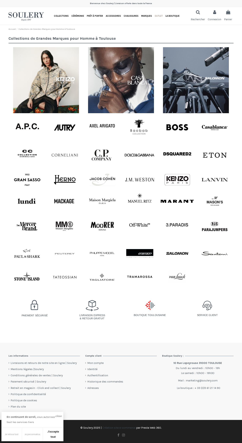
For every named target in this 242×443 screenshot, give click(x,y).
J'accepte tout (53, 434)
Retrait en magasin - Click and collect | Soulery (41, 388)
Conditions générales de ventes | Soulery (37, 375)
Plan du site (18, 406)
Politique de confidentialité (28, 394)
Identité (92, 369)
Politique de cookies (24, 400)
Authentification (97, 375)
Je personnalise (32, 434)
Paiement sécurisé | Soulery (28, 381)
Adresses (93, 388)
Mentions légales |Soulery (27, 369)
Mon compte (95, 363)
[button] (172, 16)
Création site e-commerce (119, 427)
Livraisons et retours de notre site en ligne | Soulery (44, 363)
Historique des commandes (105, 381)
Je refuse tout (11, 434)
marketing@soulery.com (202, 380)
